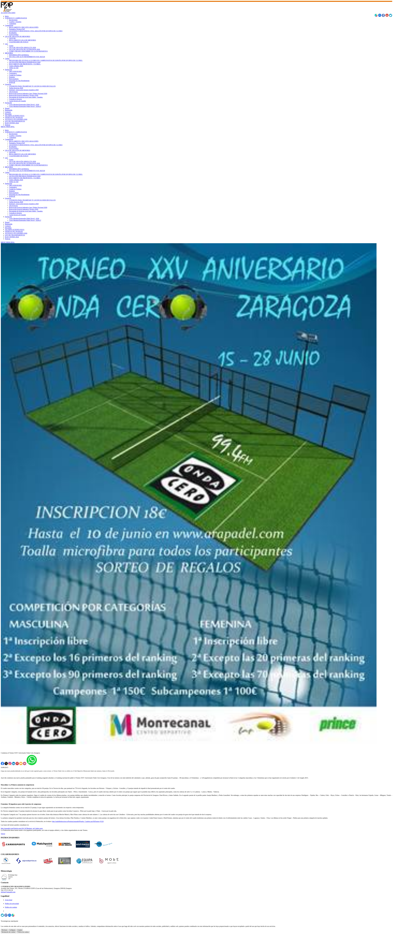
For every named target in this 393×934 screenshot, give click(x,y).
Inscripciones (13, 134)
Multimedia (8, 224)
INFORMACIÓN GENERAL (19, 169)
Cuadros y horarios (15, 136)
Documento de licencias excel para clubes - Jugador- (26, 211)
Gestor (11, 159)
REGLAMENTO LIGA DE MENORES (22, 154)
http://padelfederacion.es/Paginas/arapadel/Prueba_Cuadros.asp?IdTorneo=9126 (78, 821)
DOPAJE (12, 196)
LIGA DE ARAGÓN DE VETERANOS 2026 (24, 163)
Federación (8, 183)
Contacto (8, 226)
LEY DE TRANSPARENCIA (15, 235)
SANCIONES (13, 148)
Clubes (7, 172)
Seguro (7, 222)
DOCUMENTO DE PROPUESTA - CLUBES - (25, 178)
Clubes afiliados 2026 (16, 180)
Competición (9, 139)
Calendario (12, 137)
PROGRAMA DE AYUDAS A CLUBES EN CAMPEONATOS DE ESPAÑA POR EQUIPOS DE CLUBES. (46, 174)
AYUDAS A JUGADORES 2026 (16, 233)
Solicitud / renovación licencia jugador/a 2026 (24, 204)
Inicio (7, 130)
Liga (6, 158)
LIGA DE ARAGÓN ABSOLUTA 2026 (22, 161)
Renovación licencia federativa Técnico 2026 (23, 209)
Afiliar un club (13, 182)
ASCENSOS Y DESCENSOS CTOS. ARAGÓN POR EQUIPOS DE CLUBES (35, 145)
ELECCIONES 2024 (12, 237)
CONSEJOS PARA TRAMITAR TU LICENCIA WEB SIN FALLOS (32, 200)
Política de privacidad (12, 903)
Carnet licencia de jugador (17, 215)
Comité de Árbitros (15, 189)
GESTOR (12, 152)
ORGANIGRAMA (15, 185)
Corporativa (13, 187)
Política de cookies (11, 907)
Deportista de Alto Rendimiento (19, 194)
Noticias (7, 239)
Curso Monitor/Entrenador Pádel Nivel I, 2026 (24, 218)
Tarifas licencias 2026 (16, 202)
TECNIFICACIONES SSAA (14, 229)
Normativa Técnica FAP (17, 143)
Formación (8, 217)
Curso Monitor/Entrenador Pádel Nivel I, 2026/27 (25, 220)
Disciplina (8, 228)
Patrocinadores (14, 193)
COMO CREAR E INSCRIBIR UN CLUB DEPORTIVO (28, 165)
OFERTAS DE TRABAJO (14, 231)
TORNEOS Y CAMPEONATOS (16, 132)
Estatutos (12, 191)
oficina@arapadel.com (8, 892)
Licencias (8, 198)
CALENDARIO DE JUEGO (18, 156)
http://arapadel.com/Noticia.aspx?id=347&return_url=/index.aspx (22, 828)
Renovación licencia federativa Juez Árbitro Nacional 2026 (28, 207)
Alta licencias (13, 205)
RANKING (13, 147)
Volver (3, 834)
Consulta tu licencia (15, 213)
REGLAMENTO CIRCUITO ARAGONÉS (23, 141)
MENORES (9, 167)
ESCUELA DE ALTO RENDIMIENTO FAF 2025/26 (27, 171)
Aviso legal (8, 900)
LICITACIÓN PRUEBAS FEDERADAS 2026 (24, 176)
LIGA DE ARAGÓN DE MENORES (17, 150)
